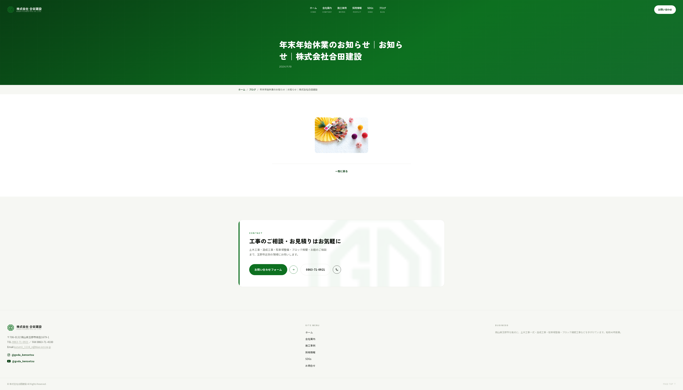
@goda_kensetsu (23, 355)
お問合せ (310, 365)
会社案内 (327, 9)
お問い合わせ (665, 9)
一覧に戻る (341, 171)
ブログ (382, 9)
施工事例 (342, 9)
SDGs (370, 9)
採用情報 (357, 9)
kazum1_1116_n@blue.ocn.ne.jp (32, 347)
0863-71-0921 (20, 342)
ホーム (313, 9)
